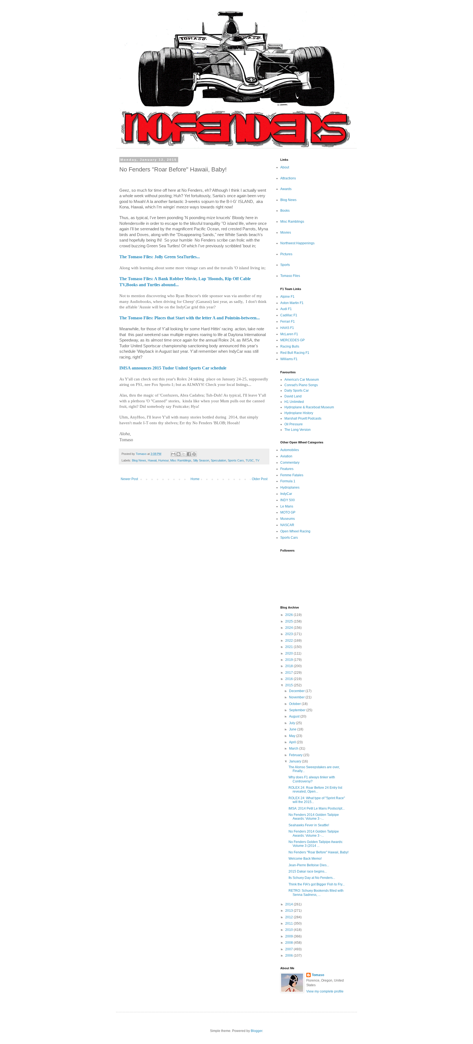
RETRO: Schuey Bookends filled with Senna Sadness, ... (316, 892)
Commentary (289, 462)
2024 (289, 628)
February (296, 755)
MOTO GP (287, 512)
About (284, 167)
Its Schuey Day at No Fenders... (312, 878)
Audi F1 (286, 309)
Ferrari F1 (287, 321)
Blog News (139, 460)
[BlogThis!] (178, 454)
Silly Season (201, 460)
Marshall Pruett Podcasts (302, 418)
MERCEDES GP (292, 340)
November (297, 697)
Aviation (286, 456)
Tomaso (318, 975)
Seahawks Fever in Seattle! (309, 825)
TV (257, 460)
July (292, 723)
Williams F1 (289, 359)
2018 (289, 666)
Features (286, 469)
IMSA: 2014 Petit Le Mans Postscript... (317, 808)
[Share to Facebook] (189, 454)
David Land (293, 396)
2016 (289, 679)
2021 (289, 647)
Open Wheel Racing (295, 531)
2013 (289, 911)
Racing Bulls (289, 346)
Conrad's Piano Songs (301, 385)
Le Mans (286, 506)
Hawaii (152, 460)
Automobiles (289, 450)
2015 (289, 685)
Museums (287, 519)
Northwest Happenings (297, 243)
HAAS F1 (287, 328)
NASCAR (287, 525)
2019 (289, 660)
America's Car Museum (301, 380)
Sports (285, 265)
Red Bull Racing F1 (294, 353)
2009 (289, 936)
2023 (289, 634)
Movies (285, 232)
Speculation (218, 460)
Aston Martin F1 (292, 303)
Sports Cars (236, 460)
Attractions (288, 178)
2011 (289, 923)
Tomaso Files (290, 276)
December (297, 691)
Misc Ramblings (180, 460)
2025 (289, 621)
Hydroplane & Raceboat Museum (309, 407)
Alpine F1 (287, 297)
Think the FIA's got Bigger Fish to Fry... (317, 884)
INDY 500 (287, 500)
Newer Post (129, 479)
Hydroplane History (298, 413)
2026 (289, 615)
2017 (289, 673)
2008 (289, 943)
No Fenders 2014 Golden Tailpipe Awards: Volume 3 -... (314, 817)
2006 (289, 955)
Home (195, 479)
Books (285, 211)
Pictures (286, 254)
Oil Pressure (293, 424)
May (292, 736)
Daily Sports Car (296, 390)
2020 (289, 653)
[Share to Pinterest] (194, 454)
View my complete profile (325, 991)
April (293, 742)
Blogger (256, 1031)
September (297, 710)
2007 (289, 949)
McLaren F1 (289, 334)
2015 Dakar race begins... (308, 871)
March (294, 748)
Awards (286, 189)
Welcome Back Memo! (305, 859)
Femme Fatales (291, 475)
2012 (289, 917)
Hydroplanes (289, 487)
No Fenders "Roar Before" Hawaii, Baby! (318, 852)
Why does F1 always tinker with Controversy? (312, 779)
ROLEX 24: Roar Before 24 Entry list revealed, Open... (315, 789)
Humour (163, 460)
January (295, 761)
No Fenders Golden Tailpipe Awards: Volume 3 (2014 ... (316, 844)
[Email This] (173, 454)
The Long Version (297, 430)
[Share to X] (183, 454)
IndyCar (286, 494)
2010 (289, 930)
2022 (289, 641)
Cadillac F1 (288, 315)
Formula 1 (287, 481)
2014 (289, 904)
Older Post (259, 479)
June (293, 729)
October (295, 704)
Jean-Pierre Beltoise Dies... (309, 865)
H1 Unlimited (294, 402)
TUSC (250, 460)
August (294, 716)
